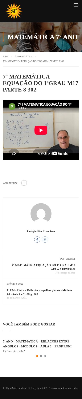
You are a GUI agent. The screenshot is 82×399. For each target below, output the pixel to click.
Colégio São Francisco (41, 231)
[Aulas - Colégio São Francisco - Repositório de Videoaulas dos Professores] (14, 12)
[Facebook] (24, 183)
